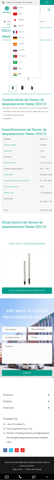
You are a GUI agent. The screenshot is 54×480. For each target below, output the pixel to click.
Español (21, 44)
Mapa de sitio (17, 469)
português (21, 56)
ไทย (19, 69)
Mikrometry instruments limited (30, 462)
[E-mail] (7, 477)
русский (21, 50)
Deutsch (21, 38)
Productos (8, 394)
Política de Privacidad (33, 469)
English (20, 8)
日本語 (21, 20)
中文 (20, 14)
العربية (20, 62)
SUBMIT (27, 373)
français (21, 32)
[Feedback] (34, 477)
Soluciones (8, 407)
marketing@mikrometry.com (19, 428)
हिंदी (19, 74)
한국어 (21, 26)
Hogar (9, 22)
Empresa (7, 401)
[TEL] (20, 477)
